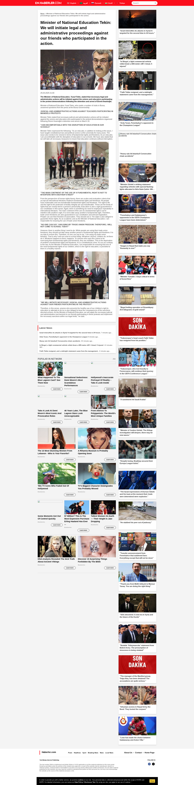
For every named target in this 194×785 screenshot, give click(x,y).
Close (152, 781)
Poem (70, 753)
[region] (97, 781)
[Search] (155, 3)
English (73, 3)
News (102, 753)
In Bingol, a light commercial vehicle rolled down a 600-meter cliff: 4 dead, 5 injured (76, 346)
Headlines (77, 753)
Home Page (149, 753)
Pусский (97, 3)
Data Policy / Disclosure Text (85, 782)
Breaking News (93, 753)
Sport (84, 753)
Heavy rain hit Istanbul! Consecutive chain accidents (67, 341)
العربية (85, 3)
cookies (80, 780)
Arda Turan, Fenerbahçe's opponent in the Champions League (69, 337)
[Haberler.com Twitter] (153, 765)
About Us (128, 753)
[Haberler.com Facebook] (149, 765)
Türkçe (122, 3)
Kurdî (110, 3)
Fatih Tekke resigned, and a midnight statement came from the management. (75, 351)
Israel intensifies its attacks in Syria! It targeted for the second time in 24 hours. (76, 333)
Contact (138, 753)
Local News (109, 753)
